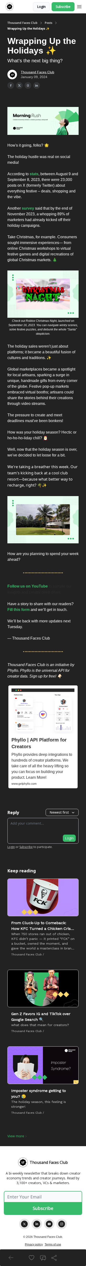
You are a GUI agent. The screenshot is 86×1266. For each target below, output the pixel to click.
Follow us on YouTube (27, 586)
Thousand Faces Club (22, 23)
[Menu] (79, 6)
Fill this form (18, 610)
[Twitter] (24, 1224)
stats (34, 174)
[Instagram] (61, 1224)
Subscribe (63, 6)
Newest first (59, 812)
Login (41, 6)
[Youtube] (49, 1224)
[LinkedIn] (37, 1224)
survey (28, 208)
